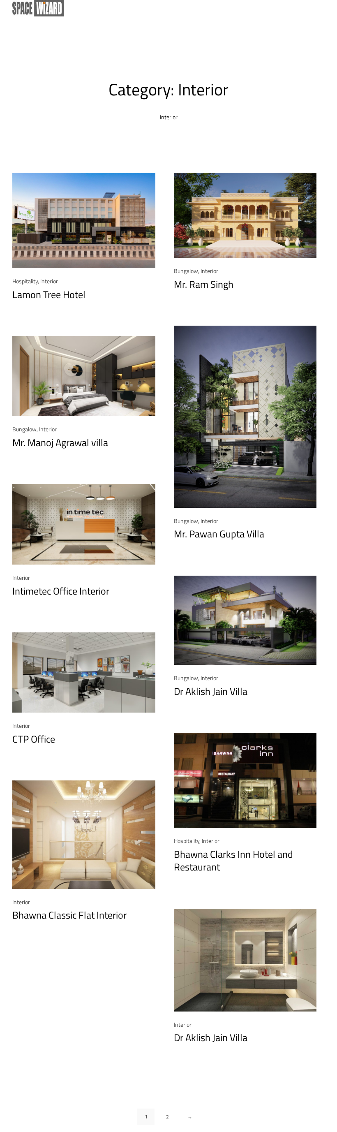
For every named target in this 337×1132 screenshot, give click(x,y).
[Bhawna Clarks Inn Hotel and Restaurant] (245, 780)
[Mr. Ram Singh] (245, 215)
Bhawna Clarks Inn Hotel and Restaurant (233, 860)
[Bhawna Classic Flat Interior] (83, 834)
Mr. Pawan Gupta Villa (219, 534)
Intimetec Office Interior (60, 591)
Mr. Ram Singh (203, 284)
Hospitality (25, 281)
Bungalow (186, 270)
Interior (49, 281)
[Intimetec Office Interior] (83, 524)
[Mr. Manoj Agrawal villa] (83, 376)
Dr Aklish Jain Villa (210, 691)
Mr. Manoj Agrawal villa (60, 442)
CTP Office (33, 739)
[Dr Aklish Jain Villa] (245, 620)
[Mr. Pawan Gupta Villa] (245, 417)
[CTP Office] (83, 672)
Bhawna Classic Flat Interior (69, 915)
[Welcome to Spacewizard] (164, 8)
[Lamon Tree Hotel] (83, 220)
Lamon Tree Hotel (48, 294)
